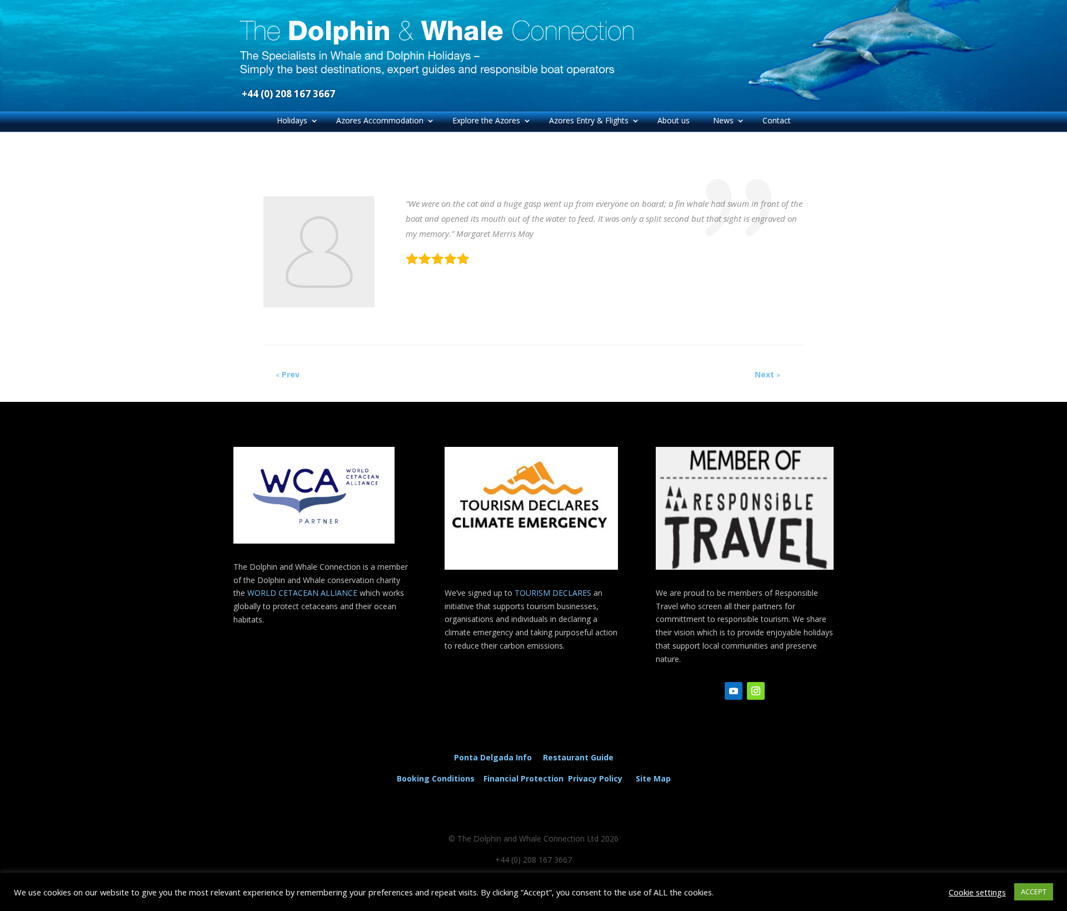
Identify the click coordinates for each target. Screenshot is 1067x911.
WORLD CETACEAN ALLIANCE (303, 593)
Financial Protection (523, 778)
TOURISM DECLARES (553, 593)
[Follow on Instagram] (756, 691)
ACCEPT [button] (1033, 892)
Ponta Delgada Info (493, 757)
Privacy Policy (597, 778)
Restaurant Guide (578, 757)
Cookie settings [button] (977, 892)
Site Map (653, 778)
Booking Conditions (436, 778)
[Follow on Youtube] (733, 691)
